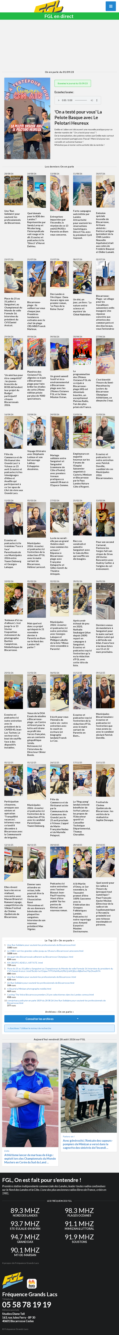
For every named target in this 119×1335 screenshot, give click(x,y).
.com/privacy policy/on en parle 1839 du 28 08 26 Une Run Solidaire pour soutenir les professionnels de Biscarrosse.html (56, 1001)
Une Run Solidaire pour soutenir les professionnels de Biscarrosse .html (41, 977)
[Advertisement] (59, 45)
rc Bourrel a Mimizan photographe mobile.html (29, 988)
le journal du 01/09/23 (73, 83)
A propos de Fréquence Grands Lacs (20, 1263)
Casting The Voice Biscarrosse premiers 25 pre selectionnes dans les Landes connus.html (50, 994)
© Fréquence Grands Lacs (15, 1329)
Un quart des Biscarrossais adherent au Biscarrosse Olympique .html (40, 956)
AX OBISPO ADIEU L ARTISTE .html (25, 962)
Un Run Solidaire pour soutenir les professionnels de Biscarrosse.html (40, 982)
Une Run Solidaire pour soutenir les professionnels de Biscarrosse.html (41, 945)
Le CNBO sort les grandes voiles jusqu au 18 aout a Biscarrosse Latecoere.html (45, 951)
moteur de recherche (41, 1028)
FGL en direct (58, 16)
